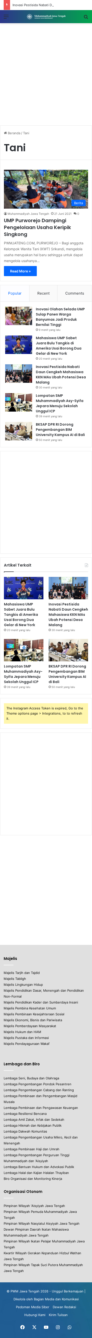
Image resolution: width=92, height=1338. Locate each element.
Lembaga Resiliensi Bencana (25, 1114)
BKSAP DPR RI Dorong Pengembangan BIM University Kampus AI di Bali (60, 429)
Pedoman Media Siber (32, 1307)
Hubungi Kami (34, 1315)
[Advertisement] (46, 74)
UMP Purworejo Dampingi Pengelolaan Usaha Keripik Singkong (37, 227)
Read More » (20, 271)
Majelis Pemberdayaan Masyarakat (30, 1026)
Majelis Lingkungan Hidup (23, 985)
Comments (74, 293)
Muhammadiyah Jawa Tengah (28, 214)
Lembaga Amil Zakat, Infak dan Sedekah (34, 1119)
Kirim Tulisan (58, 1315)
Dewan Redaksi (64, 1307)
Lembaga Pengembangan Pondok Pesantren (37, 1084)
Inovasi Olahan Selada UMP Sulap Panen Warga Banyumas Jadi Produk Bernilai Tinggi (60, 317)
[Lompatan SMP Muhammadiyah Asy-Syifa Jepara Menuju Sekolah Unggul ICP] (18, 402)
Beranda (13, 133)
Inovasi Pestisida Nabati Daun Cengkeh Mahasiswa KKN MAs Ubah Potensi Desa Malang (61, 374)
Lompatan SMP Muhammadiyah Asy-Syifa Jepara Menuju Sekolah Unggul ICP (59, 403)
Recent (43, 293)
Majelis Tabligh (15, 979)
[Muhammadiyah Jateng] (46, 17)
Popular (15, 293)
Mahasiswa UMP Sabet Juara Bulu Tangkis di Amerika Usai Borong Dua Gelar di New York (58, 345)
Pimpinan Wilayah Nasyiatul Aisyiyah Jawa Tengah (41, 1223)
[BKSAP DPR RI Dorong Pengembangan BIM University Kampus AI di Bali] (18, 431)
